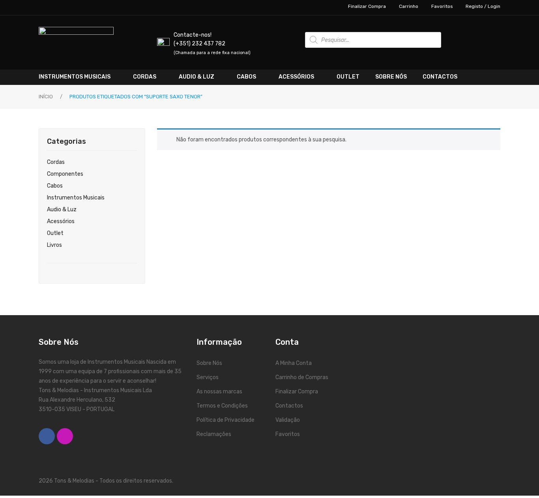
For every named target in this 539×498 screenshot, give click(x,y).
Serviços (208, 377)
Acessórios (61, 221)
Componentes (65, 174)
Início (46, 97)
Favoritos (442, 6)
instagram (65, 436)
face (47, 436)
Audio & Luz (62, 209)
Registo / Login (483, 6)
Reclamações (214, 434)
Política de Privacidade (226, 420)
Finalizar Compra (367, 6)
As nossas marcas (219, 391)
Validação (287, 420)
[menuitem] (82, 77)
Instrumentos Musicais (76, 197)
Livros (54, 245)
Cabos (55, 185)
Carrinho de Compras (301, 377)
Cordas (56, 162)
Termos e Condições (222, 405)
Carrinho (408, 6)
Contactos (289, 405)
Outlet (55, 233)
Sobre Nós (209, 363)
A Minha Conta (293, 363)
